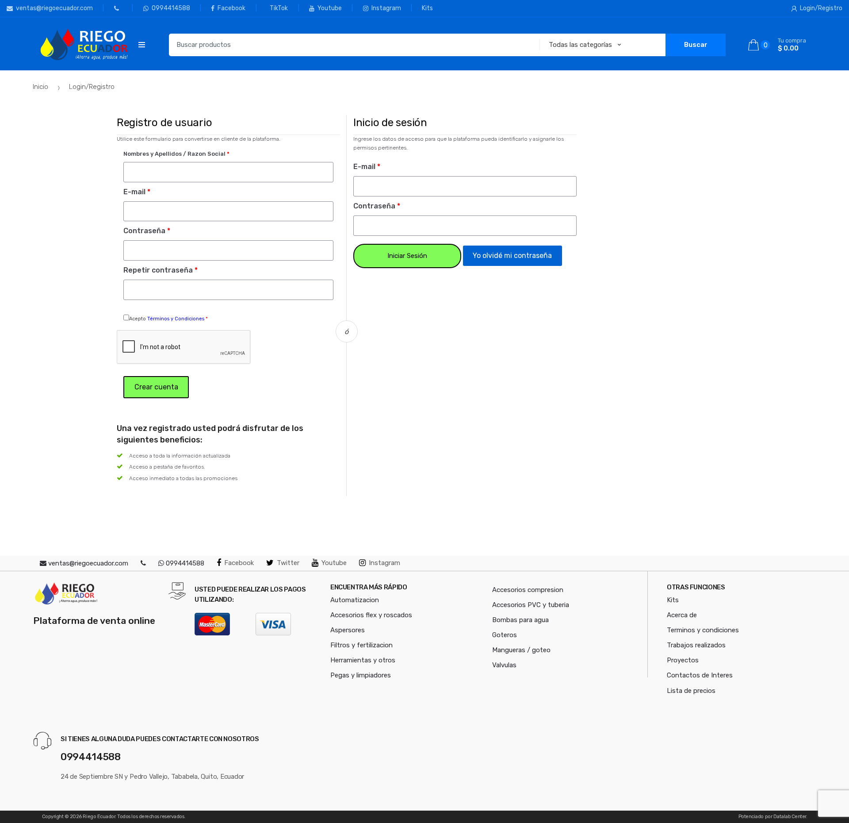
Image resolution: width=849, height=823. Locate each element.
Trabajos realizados (696, 645)
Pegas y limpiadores (360, 675)
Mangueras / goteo (521, 650)
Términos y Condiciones (176, 319)
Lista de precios (691, 691)
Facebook (231, 8)
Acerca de (682, 615)
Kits (427, 8)
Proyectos (683, 660)
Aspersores (347, 630)
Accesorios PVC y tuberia (530, 605)
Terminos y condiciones (703, 630)
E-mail (136, 192)
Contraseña (146, 231)
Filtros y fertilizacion (361, 645)
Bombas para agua (520, 620)
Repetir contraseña (160, 270)
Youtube (329, 8)
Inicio (40, 87)
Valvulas (504, 665)
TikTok (279, 8)
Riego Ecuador (99, 816)
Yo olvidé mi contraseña (512, 255)
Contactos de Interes (700, 675)
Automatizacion (354, 600)
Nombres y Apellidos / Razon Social (176, 153)
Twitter (288, 563)
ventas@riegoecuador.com (54, 8)
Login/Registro (821, 8)
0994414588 (171, 8)
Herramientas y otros (362, 660)
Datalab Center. (790, 816)
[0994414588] (107, 8)
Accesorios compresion (527, 590)
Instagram (386, 8)
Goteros (504, 635)
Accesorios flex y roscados (371, 615)
